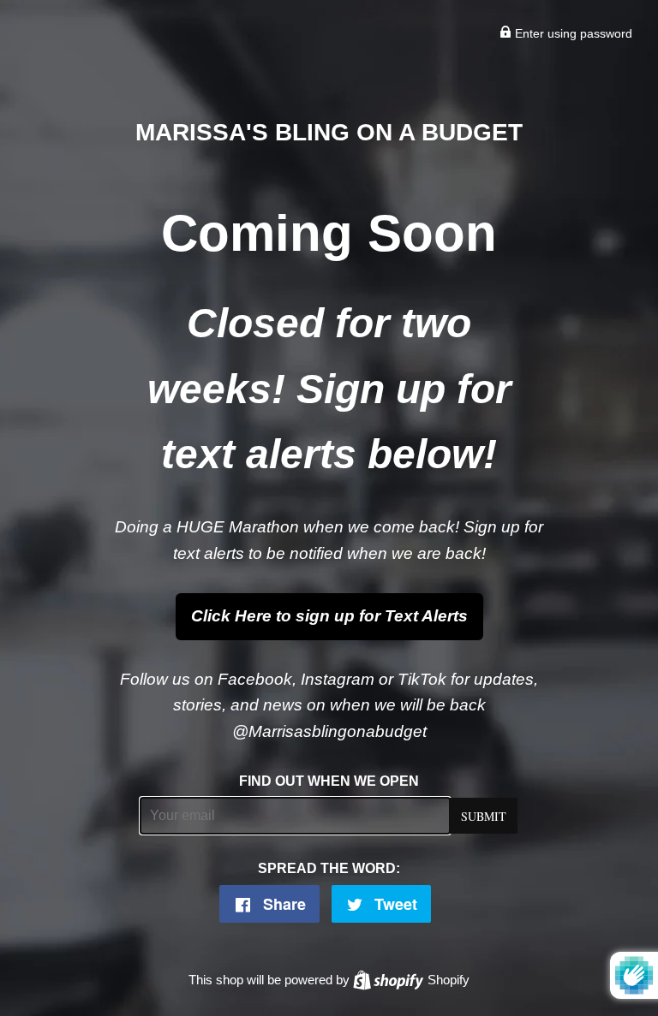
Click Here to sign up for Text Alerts (329, 616)
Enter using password (571, 33)
